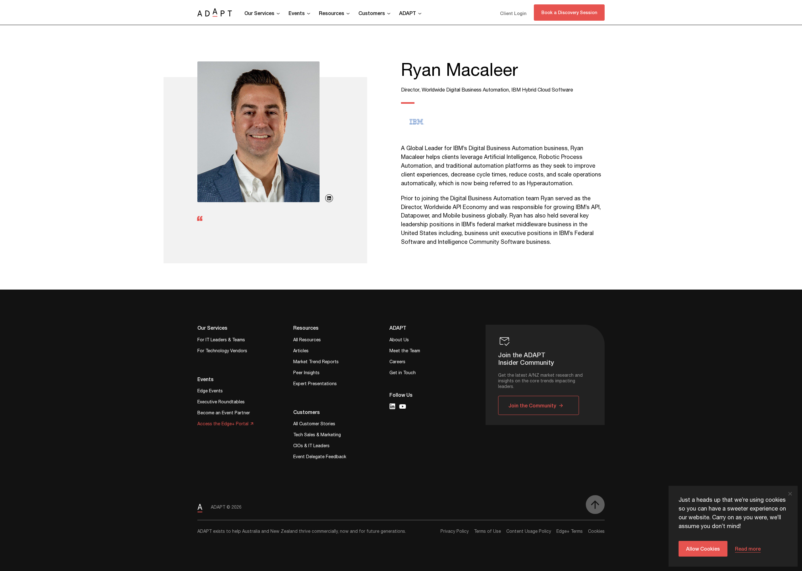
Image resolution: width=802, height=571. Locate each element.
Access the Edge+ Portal (222, 424)
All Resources (307, 340)
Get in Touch (402, 373)
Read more (748, 549)
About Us (399, 340)
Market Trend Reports (316, 362)
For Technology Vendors (222, 351)
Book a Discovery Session (569, 12)
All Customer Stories (314, 424)
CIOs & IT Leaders (311, 446)
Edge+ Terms (569, 531)
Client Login (513, 13)
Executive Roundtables (221, 403)
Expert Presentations (315, 384)
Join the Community (532, 405)
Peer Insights (306, 373)
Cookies (596, 531)
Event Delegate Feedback (319, 457)
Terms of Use (487, 531)
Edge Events (210, 392)
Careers (397, 362)
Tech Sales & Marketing (317, 435)
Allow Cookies (703, 549)
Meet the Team (404, 351)
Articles (301, 351)
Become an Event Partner (223, 413)
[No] (790, 493)
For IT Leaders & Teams (221, 340)
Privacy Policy (454, 531)
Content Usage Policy (528, 531)
